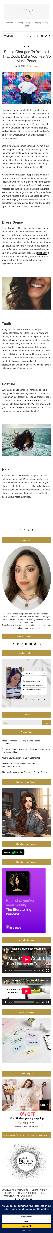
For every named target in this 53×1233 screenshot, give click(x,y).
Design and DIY (39, 1189)
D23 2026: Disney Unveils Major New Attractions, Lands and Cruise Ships (26, 750)
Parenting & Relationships (18, 1196)
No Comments (33, 66)
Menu (9, 36)
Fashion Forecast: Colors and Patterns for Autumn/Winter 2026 (20, 765)
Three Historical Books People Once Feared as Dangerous (22, 742)
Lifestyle (9, 1193)
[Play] (5, 970)
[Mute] (43, 970)
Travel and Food (27, 1193)
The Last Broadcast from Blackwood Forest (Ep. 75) (24, 772)
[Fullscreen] (47, 970)
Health (26, 46)
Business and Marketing (15, 1189)
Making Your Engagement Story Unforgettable (22, 757)
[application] (26, 959)
